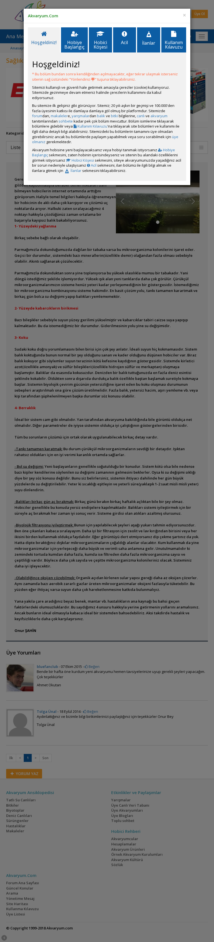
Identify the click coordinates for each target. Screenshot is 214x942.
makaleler (59, 115)
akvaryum (158, 115)
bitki (114, 115)
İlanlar (75, 170)
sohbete (66, 121)
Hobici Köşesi (82, 160)
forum (37, 115)
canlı (141, 115)
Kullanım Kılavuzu (92, 126)
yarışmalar (80, 115)
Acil (93, 165)
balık (101, 115)
